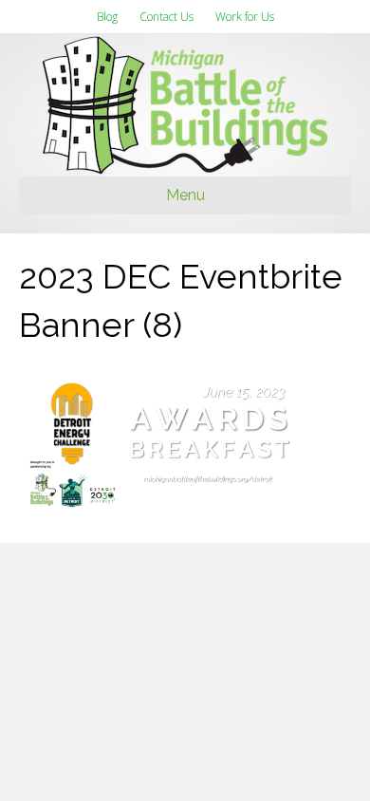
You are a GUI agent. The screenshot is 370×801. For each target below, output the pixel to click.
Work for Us (244, 17)
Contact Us (166, 17)
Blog (107, 17)
